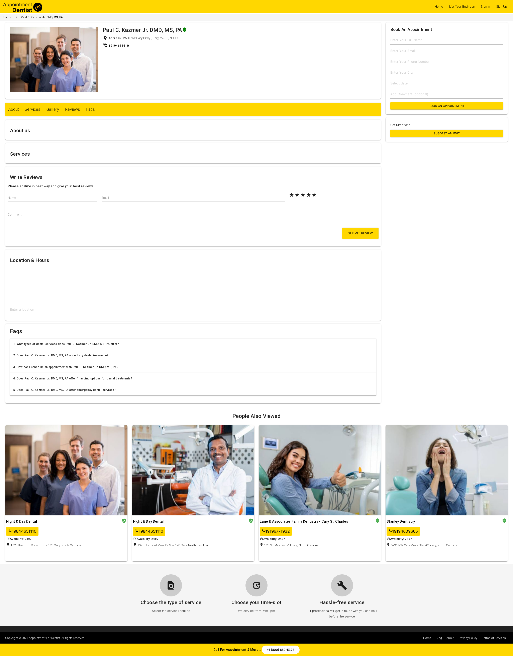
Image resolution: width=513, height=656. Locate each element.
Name (12, 198)
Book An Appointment (447, 105)
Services (32, 109)
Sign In (485, 6)
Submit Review (360, 233)
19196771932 (276, 531)
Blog (439, 638)
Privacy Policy (468, 638)
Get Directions (400, 125)
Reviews (72, 109)
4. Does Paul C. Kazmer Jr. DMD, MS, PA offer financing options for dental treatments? (72, 378)
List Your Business (462, 6)
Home (439, 6)
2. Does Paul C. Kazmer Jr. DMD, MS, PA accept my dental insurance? (60, 355)
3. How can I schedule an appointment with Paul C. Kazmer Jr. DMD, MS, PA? (65, 367)
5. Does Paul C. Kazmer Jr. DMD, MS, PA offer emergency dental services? (64, 389)
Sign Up (501, 6)
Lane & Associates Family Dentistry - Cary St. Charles (304, 521)
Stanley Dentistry (401, 521)
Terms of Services (494, 638)
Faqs (90, 109)
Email (105, 198)
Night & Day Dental (21, 521)
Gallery (52, 109)
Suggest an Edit (446, 133)
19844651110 (22, 531)
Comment (14, 214)
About (13, 109)
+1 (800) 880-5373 (281, 650)
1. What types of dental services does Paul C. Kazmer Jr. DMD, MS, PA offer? (66, 344)
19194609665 (403, 531)
